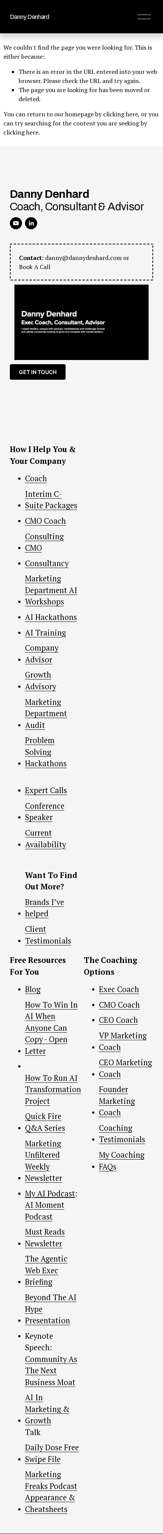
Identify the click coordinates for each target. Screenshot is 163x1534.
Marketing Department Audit (46, 713)
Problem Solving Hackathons (46, 752)
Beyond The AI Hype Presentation (51, 1309)
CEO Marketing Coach (125, 1068)
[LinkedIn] (31, 223)
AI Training (45, 633)
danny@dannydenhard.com (83, 258)
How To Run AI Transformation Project (53, 1089)
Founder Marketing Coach (117, 1101)
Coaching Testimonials (122, 1133)
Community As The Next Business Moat (51, 1370)
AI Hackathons (51, 617)
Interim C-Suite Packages (51, 499)
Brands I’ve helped (44, 908)
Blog (33, 989)
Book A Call (34, 267)
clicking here (120, 114)
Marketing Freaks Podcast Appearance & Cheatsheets (51, 1491)
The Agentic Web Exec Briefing (46, 1270)
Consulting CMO (44, 542)
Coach (36, 478)
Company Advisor (41, 653)
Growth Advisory (40, 680)
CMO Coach (45, 521)
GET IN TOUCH (37, 372)
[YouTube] (16, 223)
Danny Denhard (29, 17)
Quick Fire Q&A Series (45, 1122)
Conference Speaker (44, 811)
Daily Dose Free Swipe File (52, 1453)
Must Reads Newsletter (45, 1237)
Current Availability (45, 838)
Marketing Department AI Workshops (51, 590)
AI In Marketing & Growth (47, 1409)
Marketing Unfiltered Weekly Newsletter (43, 1160)
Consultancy (47, 563)
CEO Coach (118, 1020)
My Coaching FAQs (121, 1160)
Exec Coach (119, 989)
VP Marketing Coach (123, 1041)
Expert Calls (46, 790)
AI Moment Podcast (44, 1210)
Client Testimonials (48, 934)
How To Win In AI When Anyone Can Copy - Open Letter (51, 1028)
